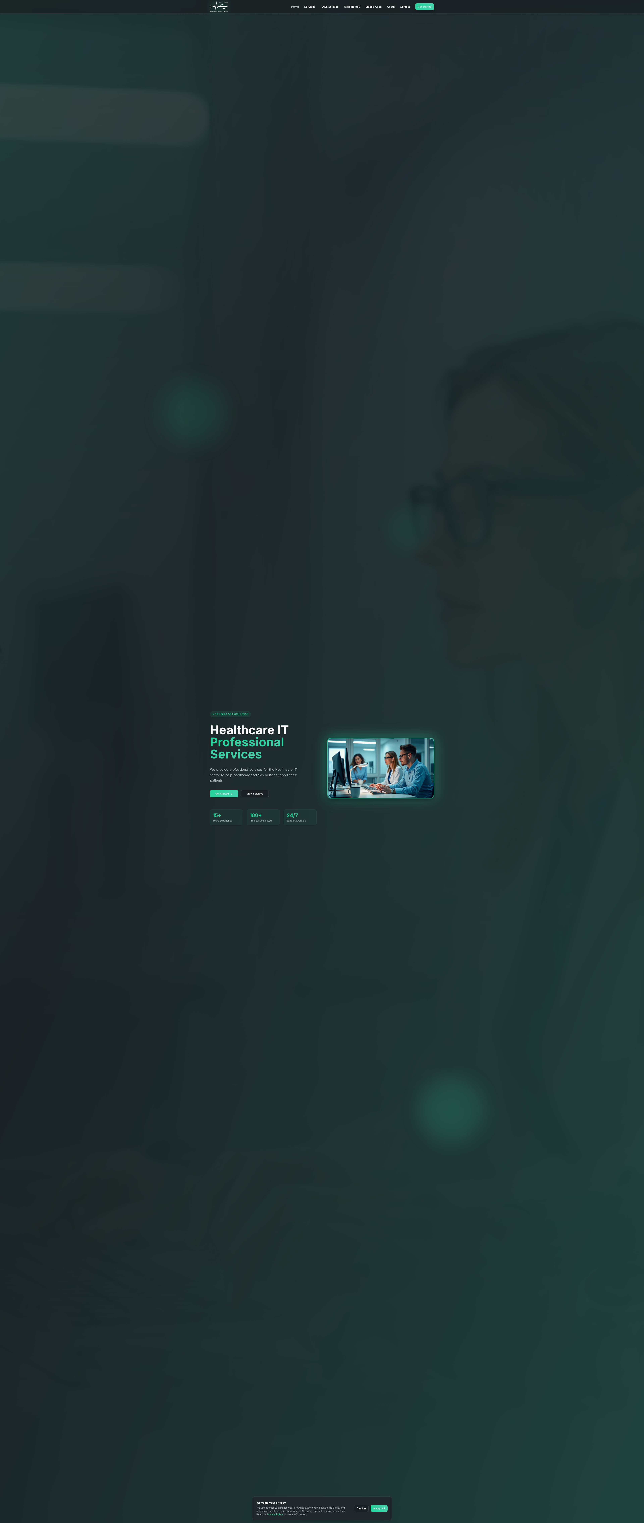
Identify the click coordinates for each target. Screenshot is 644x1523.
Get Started (424, 6)
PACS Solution (330, 6)
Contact (405, 6)
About (391, 6)
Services (309, 6)
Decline (361, 1508)
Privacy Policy (275, 1514)
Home (295, 6)
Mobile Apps (373, 6)
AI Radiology (352, 6)
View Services (255, 793)
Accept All (379, 1508)
